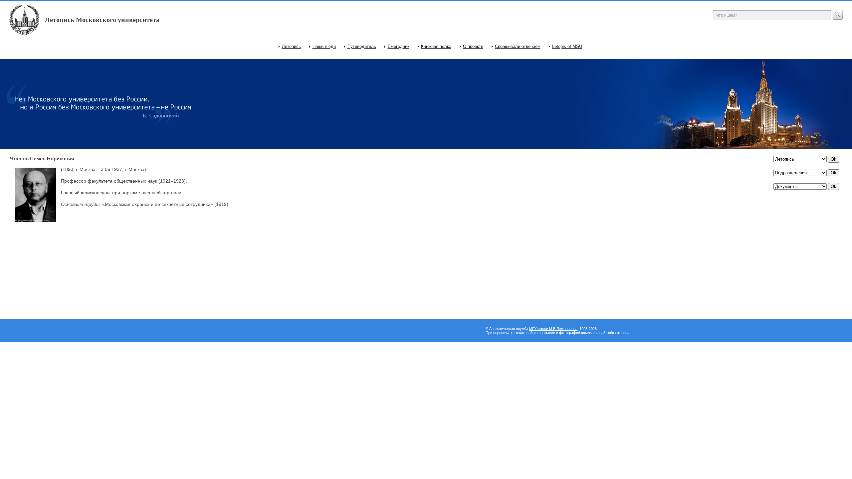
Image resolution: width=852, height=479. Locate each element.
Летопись (291, 46)
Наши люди (324, 46)
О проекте (473, 46)
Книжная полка (436, 46)
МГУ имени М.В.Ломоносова (553, 329)
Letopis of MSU (567, 46)
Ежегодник (398, 46)
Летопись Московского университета (102, 19)
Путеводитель (361, 46)
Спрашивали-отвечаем (517, 46)
